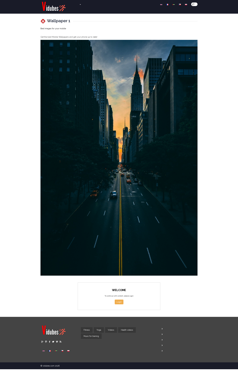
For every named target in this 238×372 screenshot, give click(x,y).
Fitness (87, 330)
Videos (111, 330)
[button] (75, 3)
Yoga (99, 330)
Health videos (127, 330)
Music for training (91, 336)
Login (119, 302)
